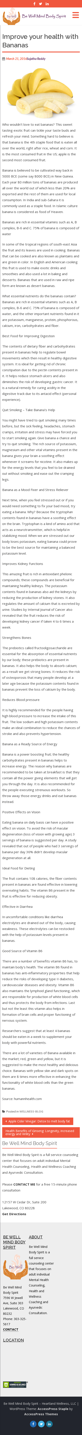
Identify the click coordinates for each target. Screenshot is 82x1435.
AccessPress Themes (41, 1414)
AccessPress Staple (53, 1409)
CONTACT (10, 1329)
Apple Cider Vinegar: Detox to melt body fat (39, 1121)
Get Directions (14, 1214)
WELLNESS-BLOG (31, 1111)
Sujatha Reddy (36, 59)
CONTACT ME (24, 1184)
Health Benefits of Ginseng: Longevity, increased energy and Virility (39, 1132)
